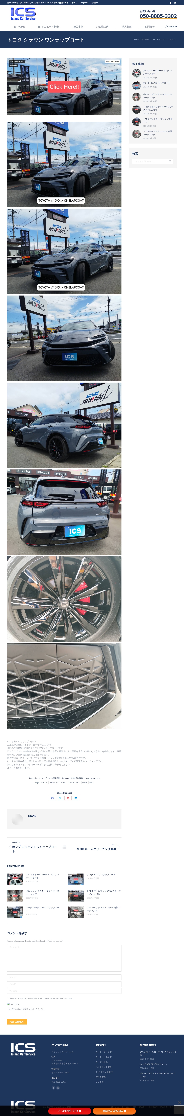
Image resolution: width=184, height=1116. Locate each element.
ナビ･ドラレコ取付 (104, 1072)
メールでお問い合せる (68, 1111)
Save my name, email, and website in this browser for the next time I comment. (41, 998)
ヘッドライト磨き (104, 1067)
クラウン (44, 782)
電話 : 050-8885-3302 (113, 1111)
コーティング (53, 782)
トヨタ (63, 782)
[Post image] (15, 879)
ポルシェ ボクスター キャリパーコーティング (42, 892)
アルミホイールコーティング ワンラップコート (42, 876)
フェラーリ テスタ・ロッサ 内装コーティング (103, 909)
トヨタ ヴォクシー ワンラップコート (42, 909)
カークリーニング (104, 1056)
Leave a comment (93, 778)
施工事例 (13, 65)
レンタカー (101, 1082)
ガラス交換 (101, 1077)
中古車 (84, 782)
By (65, 778)
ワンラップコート (74, 782)
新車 (90, 782)
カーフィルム (102, 1062)
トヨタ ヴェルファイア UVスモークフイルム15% (104, 892)
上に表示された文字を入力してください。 (27, 1009)
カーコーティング (17, 62)
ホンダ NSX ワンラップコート (101, 874)
